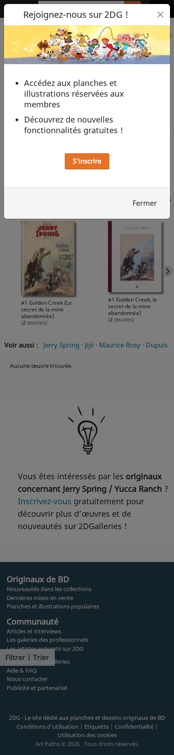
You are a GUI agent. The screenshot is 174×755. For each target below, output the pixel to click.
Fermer (145, 203)
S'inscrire (87, 160)
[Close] (160, 14)
